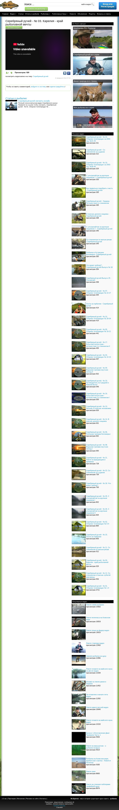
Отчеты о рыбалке (32, 14)
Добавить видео (14, 27)
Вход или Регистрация (107, 5)
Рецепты (92, 14)
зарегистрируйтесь (57, 87)
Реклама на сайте (32, 799)
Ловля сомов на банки (95, 605)
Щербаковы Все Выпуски (84, 28)
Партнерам (12, 799)
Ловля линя (90, 771)
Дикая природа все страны (85, 81)
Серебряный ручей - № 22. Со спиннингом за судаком (98, 471)
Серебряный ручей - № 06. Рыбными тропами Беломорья (98, 433)
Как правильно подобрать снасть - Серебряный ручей (99, 189)
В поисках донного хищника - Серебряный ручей (97, 215)
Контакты (43, 799)
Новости (73, 14)
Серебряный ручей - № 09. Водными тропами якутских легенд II (97, 370)
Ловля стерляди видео (95, 643)
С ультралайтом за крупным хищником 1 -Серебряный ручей (99, 176)
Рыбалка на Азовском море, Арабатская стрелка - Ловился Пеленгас (98, 761)
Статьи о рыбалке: (16, 98)
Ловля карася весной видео (97, 707)
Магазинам (21, 799)
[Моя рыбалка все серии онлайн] (92, 128)
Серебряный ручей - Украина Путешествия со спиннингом (97, 202)
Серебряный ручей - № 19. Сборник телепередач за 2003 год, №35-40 (98, 165)
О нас (5, 799)
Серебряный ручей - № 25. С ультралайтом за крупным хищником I (97, 498)
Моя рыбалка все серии (84, 108)
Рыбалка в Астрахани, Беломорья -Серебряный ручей (98, 253)
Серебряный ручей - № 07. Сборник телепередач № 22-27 (98, 292)
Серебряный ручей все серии (86, 55)
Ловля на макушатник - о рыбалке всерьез (96, 747)
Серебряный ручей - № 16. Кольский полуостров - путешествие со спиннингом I (97, 395)
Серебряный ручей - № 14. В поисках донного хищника (97, 420)
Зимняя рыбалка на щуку (96, 656)
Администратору (59, 806)
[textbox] (59, 4)
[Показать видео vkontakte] (65, 74)
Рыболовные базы (59, 14)
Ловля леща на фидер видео (97, 630)
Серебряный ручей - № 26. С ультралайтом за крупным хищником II (97, 511)
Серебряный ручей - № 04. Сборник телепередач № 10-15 (98, 356)
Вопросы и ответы (104, 14)
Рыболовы (45, 14)
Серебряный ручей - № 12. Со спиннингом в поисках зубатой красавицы (98, 575)
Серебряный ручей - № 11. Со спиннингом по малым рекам (98, 548)
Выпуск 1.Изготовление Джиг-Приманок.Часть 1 (98, 734)
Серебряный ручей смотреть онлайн (34, 101)
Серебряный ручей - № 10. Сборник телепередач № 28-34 (98, 318)
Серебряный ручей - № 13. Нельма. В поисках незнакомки (98, 407)
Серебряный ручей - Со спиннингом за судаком (95, 151)
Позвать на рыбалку (36, 9)
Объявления (82, 14)
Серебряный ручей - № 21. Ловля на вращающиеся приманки (96, 460)
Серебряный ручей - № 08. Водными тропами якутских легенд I (97, 447)
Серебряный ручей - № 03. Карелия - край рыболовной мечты (97, 562)
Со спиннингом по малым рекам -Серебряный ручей (99, 241)
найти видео (86, 4)
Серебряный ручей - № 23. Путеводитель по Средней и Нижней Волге (97, 383)
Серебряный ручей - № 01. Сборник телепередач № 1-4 (97, 587)
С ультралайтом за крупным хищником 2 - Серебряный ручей (99, 228)
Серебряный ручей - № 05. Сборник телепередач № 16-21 (98, 330)
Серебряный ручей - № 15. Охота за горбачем (96, 536)
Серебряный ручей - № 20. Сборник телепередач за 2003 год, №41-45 (98, 139)
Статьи (21, 14)
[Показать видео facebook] (69, 74)
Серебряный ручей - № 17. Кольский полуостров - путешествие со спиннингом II (98, 344)
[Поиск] (92, 4)
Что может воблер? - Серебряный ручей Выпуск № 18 (99, 266)
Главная (5, 14)
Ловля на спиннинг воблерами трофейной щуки (98, 785)
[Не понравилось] (12, 72)
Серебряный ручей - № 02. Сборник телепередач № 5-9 (97, 523)
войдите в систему (38, 87)
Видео (12, 14)
